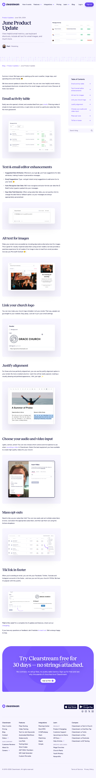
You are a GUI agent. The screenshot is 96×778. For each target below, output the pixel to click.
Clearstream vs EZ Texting (80, 741)
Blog (73, 4)
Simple (41, 744)
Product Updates (8, 17)
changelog (5, 625)
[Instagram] (86, 711)
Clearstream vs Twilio (79, 732)
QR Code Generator (25, 753)
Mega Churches (58, 747)
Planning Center (44, 726)
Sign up (89, 4)
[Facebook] (82, 711)
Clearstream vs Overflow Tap (81, 729)
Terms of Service (77, 769)
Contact (5, 735)
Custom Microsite (25, 756)
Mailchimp (42, 738)
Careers (5, 750)
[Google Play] (86, 707)
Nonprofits (57, 756)
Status (4, 738)
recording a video (12, 447)
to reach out (42, 630)
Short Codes (23, 747)
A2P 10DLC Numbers (26, 750)
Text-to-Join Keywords (26, 732)
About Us (5, 747)
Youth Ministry (58, 753)
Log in (81, 4)
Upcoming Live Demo (60, 735)
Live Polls (22, 741)
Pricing (59, 4)
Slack (40, 735)
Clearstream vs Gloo (79, 735)
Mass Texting (23, 726)
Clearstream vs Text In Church (82, 726)
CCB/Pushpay (43, 732)
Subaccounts (23, 738)
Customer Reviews (8, 744)
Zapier (41, 741)
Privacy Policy (89, 769)
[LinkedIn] (93, 711)
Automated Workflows (26, 735)
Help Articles (57, 741)
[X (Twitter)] (89, 711)
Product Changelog (59, 729)
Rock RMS (42, 729)
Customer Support (59, 732)
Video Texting (23, 729)
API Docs (56, 738)
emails (45, 104)
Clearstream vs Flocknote (80, 738)
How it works (26, 4)
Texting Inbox (23, 744)
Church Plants (58, 750)
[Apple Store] (70, 707)
